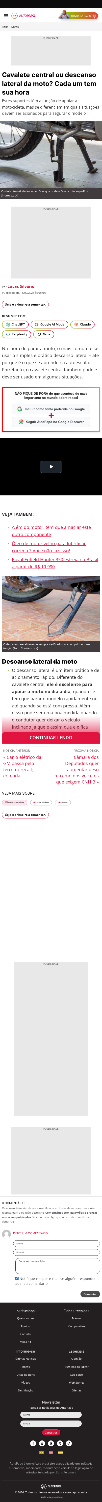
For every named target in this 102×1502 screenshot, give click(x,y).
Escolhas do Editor (76, 1367)
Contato (25, 1334)
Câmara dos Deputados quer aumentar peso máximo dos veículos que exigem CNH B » (76, 769)
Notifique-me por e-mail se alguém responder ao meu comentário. (55, 1281)
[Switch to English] (51, 1452)
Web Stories (76, 1382)
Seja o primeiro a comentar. (25, 304)
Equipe (25, 1326)
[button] (79, 15)
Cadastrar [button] (51, 1432)
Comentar (90, 1294)
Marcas (76, 1318)
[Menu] (6, 16)
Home (5, 27)
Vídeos (25, 1382)
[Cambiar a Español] (60, 1452)
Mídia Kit (25, 1342)
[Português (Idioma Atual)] (41, 1452)
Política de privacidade (52, 1497)
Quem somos (25, 1318)
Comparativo (76, 1326)
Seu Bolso (76, 1374)
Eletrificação (25, 1390)
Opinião (76, 1358)
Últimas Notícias (16, 802)
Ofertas (76, 1390)
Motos (15, 27)
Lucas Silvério (20, 286)
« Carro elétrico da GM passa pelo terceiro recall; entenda (22, 766)
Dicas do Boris (26, 1374)
